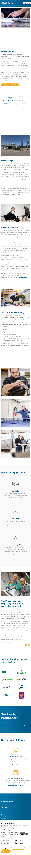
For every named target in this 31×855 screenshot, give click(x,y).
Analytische (20, 840)
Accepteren (6, 852)
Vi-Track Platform (5, 816)
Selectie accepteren (18, 848)
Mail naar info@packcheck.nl (15, 785)
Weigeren (5, 848)
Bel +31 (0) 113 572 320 (15, 764)
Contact (3, 818)
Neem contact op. (22, 347)
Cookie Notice (24, 834)
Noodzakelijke (6, 840)
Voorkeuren (6, 843)
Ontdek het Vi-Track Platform (10, 85)
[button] (26, 645)
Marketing (20, 843)
